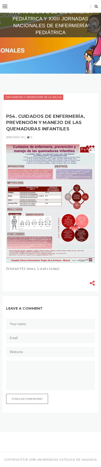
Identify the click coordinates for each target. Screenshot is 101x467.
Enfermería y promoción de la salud (33, 97)
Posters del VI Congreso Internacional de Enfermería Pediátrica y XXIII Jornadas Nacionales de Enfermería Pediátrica (50, 18)
